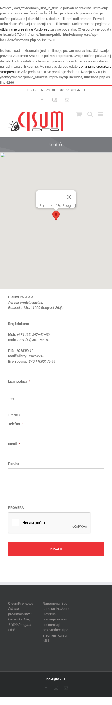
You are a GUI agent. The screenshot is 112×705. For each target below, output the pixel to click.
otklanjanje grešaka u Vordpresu (24, 29)
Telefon (16, 424)
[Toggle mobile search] (90, 114)
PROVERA (16, 508)
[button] (56, 215)
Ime (11, 399)
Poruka (13, 464)
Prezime (14, 415)
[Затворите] (69, 197)
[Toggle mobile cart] (79, 114)
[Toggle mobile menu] (101, 114)
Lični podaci (19, 381)
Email (14, 444)
